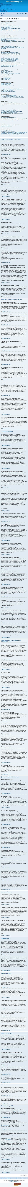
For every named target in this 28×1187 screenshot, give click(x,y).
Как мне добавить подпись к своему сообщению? (10, 54)
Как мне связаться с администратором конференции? (11, 134)
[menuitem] (3, 13)
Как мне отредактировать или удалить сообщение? (10, 53)
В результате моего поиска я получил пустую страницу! (11, 111)
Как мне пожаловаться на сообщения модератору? (10, 62)
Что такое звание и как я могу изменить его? (9, 46)
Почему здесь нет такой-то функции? (8, 131)
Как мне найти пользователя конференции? (9, 112)
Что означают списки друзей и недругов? (8, 102)
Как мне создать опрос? (5, 55)
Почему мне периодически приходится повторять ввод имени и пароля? (13, 31)
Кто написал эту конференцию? (7, 130)
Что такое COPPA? (4, 23)
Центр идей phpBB (5, 1125)
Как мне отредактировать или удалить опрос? (9, 58)
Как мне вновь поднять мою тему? (7, 66)
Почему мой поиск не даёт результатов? (8, 110)
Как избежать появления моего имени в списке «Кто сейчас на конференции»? (13, 39)
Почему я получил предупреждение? (8, 61)
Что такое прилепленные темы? (7, 77)
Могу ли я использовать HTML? (7, 71)
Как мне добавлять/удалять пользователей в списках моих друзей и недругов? (14, 104)
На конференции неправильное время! (8, 40)
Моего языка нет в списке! (6, 42)
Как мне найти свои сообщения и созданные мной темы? (11, 113)
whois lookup (8, 1139)
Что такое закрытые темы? (6, 78)
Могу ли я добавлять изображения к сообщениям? (10, 73)
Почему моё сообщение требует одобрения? (9, 65)
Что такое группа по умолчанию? (7, 90)
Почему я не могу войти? (5, 27)
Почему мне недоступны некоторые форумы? (9, 59)
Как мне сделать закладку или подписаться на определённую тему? (14, 118)
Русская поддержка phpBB (14, 1181)
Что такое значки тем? (5, 79)
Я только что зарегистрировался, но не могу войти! (10, 26)
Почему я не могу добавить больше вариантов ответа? (11, 57)
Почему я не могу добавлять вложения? (8, 60)
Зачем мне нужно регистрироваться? (8, 22)
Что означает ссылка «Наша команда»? (8, 91)
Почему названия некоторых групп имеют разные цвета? (12, 89)
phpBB (20, 361)
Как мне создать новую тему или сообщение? (9, 52)
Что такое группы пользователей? (7, 85)
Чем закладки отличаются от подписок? (8, 117)
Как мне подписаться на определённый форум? (10, 119)
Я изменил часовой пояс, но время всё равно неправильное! (12, 41)
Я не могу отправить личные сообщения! (8, 95)
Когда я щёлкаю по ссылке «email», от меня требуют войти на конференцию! (12, 48)
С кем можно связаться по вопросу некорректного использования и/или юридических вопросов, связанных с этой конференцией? (14, 133)
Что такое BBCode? (4, 70)
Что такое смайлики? (5, 72)
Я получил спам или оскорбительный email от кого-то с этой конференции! (12, 98)
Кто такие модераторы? (5, 84)
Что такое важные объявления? (7, 74)
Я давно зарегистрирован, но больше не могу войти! (11, 28)
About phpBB (22, 1114)
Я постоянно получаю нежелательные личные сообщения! (12, 96)
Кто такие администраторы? (6, 83)
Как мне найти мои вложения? (6, 126)
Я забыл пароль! (4, 29)
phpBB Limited (16, 1111)
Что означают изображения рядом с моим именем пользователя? (13, 43)
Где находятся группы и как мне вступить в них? (10, 86)
